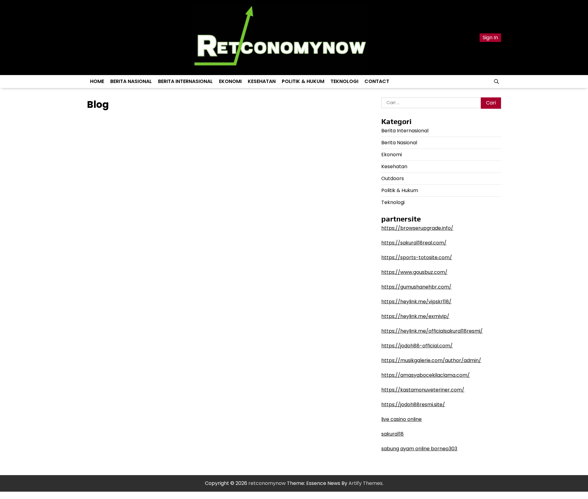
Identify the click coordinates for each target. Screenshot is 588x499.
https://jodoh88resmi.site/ (413, 404)
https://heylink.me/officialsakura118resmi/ (432, 331)
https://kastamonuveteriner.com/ (422, 389)
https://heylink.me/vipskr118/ (416, 301)
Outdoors (392, 178)
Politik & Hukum (303, 81)
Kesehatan (262, 81)
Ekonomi (230, 81)
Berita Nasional (131, 81)
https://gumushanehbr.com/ (416, 286)
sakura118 (392, 433)
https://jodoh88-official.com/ (417, 345)
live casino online (401, 419)
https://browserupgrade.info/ (417, 228)
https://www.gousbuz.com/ (414, 272)
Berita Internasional (185, 81)
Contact (376, 81)
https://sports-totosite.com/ (416, 257)
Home (97, 81)
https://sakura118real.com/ (414, 242)
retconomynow (267, 483)
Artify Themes (366, 483)
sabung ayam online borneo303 (419, 448)
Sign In (490, 37)
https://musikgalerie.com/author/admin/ (431, 360)
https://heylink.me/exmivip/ (415, 316)
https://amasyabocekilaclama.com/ (425, 375)
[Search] (496, 81)
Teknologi (344, 81)
